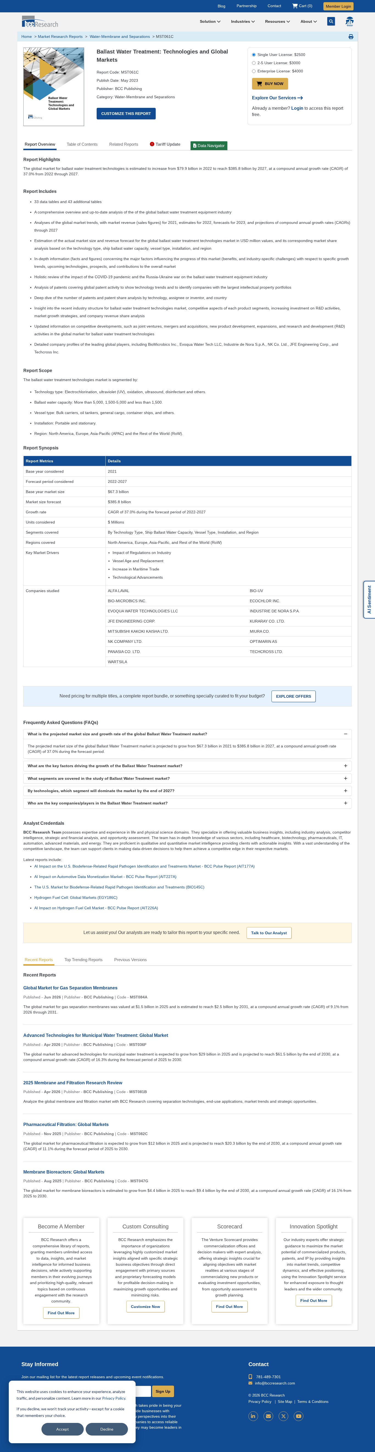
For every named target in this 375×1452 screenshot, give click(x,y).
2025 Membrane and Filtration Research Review (72, 1082)
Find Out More (61, 1313)
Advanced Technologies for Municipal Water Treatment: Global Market (95, 1035)
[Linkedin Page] (253, 1416)
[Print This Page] (351, 36)
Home (26, 36)
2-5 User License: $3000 (279, 63)
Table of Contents (82, 144)
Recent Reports (39, 959)
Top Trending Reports (84, 959)
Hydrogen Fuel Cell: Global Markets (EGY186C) (75, 897)
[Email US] (268, 1416)
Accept (62, 1429)
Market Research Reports (60, 36)
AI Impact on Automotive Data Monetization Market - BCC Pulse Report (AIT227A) (105, 876)
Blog (221, 6)
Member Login (338, 6)
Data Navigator (211, 145)
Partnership (247, 6)
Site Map (285, 1402)
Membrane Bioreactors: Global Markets (63, 1172)
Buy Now (274, 83)
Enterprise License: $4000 (280, 71)
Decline (106, 1429)
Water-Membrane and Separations (119, 36)
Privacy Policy (113, 1398)
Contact (274, 6)
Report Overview (40, 144)
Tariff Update (168, 144)
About (307, 21)
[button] (187, 734)
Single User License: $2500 (281, 54)
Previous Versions (130, 959)
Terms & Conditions (313, 1402)
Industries (241, 21)
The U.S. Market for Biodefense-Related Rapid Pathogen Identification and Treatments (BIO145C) (119, 887)
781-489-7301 (268, 1377)
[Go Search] (331, 21)
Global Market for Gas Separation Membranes (70, 988)
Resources (275, 21)
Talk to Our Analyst (269, 933)
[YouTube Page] (298, 1416)
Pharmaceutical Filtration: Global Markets (66, 1124)
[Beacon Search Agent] (349, 22)
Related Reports (123, 144)
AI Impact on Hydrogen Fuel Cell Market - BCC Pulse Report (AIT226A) (96, 908)
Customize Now (145, 1306)
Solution (208, 21)
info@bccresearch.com (275, 1383)
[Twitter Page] (283, 1416)
